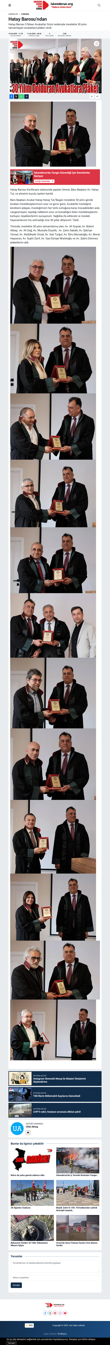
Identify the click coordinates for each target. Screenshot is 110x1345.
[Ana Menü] (9, 5)
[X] (50, 1313)
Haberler (13, 14)
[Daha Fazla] (26, 96)
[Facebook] (45, 1313)
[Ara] (99, 5)
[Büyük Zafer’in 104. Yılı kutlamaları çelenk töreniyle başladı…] (77, 1192)
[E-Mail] (28, 1132)
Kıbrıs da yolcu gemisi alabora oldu (27, 1175)
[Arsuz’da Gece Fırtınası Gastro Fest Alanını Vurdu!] (77, 1227)
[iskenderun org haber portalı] (54, 5)
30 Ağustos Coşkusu (20, 1207)
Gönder (16, 1285)
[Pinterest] (55, 1313)
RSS (30, 1325)
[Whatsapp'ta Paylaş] (21, 96)
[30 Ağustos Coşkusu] (32, 1192)
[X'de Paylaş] (16, 96)
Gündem (25, 14)
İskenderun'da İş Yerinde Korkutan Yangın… (77, 1175)
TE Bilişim (62, 1334)
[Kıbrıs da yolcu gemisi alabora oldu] (32, 1160)
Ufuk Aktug (32, 1126)
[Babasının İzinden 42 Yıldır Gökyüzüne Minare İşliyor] (32, 1227)
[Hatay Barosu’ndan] (55, 66)
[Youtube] (65, 1313)
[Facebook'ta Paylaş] (11, 96)
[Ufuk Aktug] (17, 1128)
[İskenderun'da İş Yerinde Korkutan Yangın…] (77, 1160)
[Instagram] (60, 1313)
